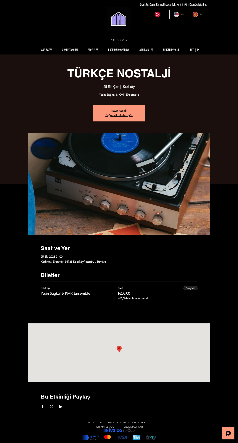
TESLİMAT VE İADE (105, 427)
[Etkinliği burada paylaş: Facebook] (42, 406)
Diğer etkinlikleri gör (119, 115)
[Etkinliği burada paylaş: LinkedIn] (60, 406)
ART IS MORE (119, 39)
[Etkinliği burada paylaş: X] (51, 406)
